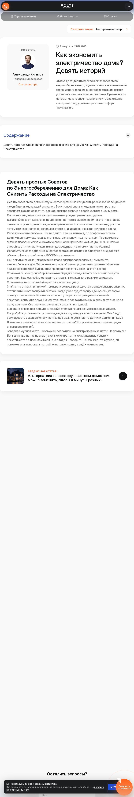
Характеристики (25, 16)
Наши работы (69, 16)
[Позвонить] (5, 6)
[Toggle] (128, 135)
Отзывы (112, 16)
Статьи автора (27, 84)
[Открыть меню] (128, 6)
